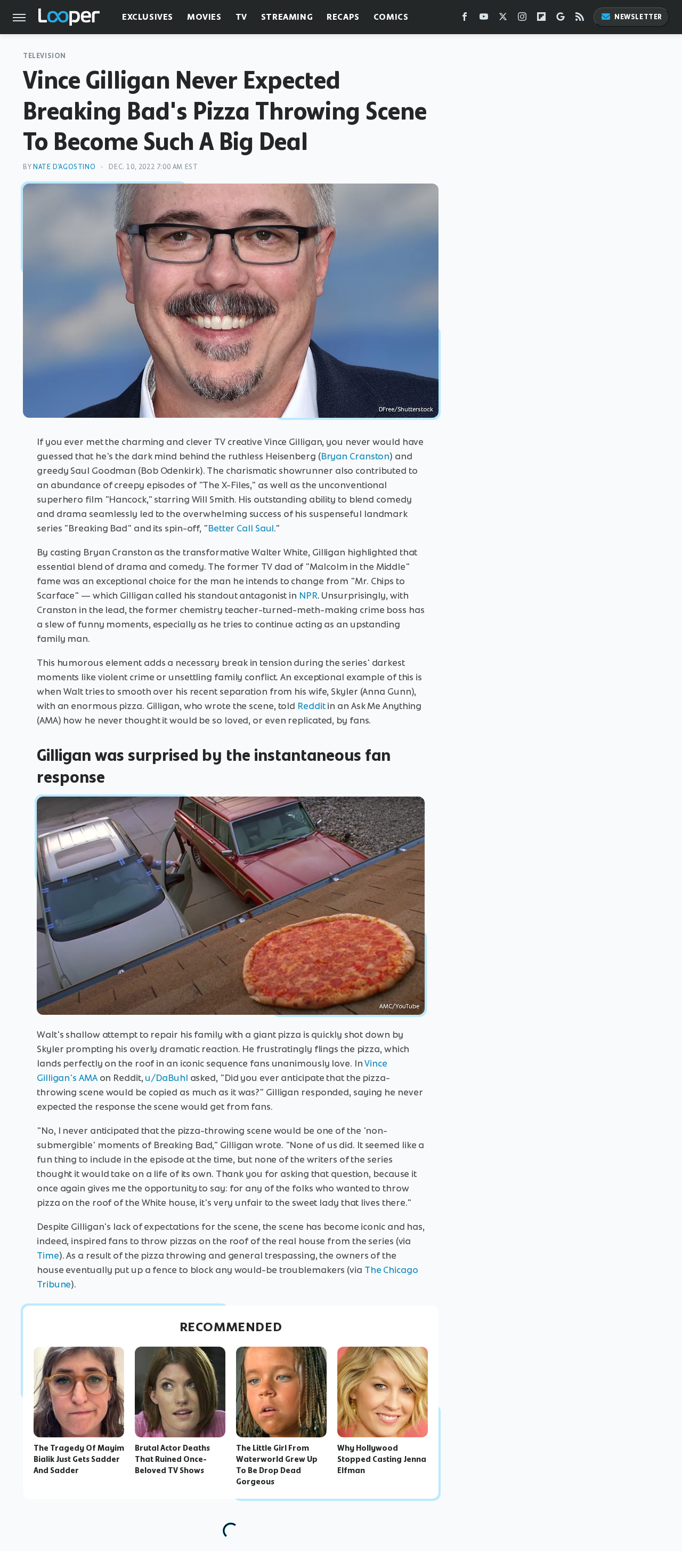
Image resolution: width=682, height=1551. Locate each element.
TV (241, 16)
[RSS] (579, 18)
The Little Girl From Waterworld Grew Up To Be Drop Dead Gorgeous (277, 1464)
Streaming (287, 16)
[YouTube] (483, 18)
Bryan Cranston (355, 456)
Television (44, 55)
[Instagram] (522, 18)
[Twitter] (503, 18)
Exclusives (147, 16)
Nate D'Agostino (64, 166)
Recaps (343, 16)
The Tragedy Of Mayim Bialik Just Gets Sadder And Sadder (79, 1459)
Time (48, 1255)
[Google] (560, 18)
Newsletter (638, 16)
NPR (308, 595)
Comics (391, 16)
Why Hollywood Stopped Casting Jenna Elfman (381, 1459)
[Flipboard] (541, 18)
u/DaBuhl (166, 1077)
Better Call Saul (241, 528)
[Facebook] (464, 18)
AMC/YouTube (399, 1006)
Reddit (311, 705)
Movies (204, 16)
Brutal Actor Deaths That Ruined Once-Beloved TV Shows (172, 1459)
